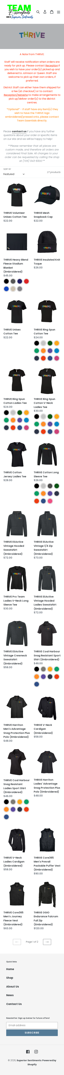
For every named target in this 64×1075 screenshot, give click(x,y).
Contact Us (14, 1004)
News (10, 995)
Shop (9, 978)
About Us (12, 986)
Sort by (7, 169)
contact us (19, 131)
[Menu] (58, 12)
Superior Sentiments (29, 1060)
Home (10, 969)
